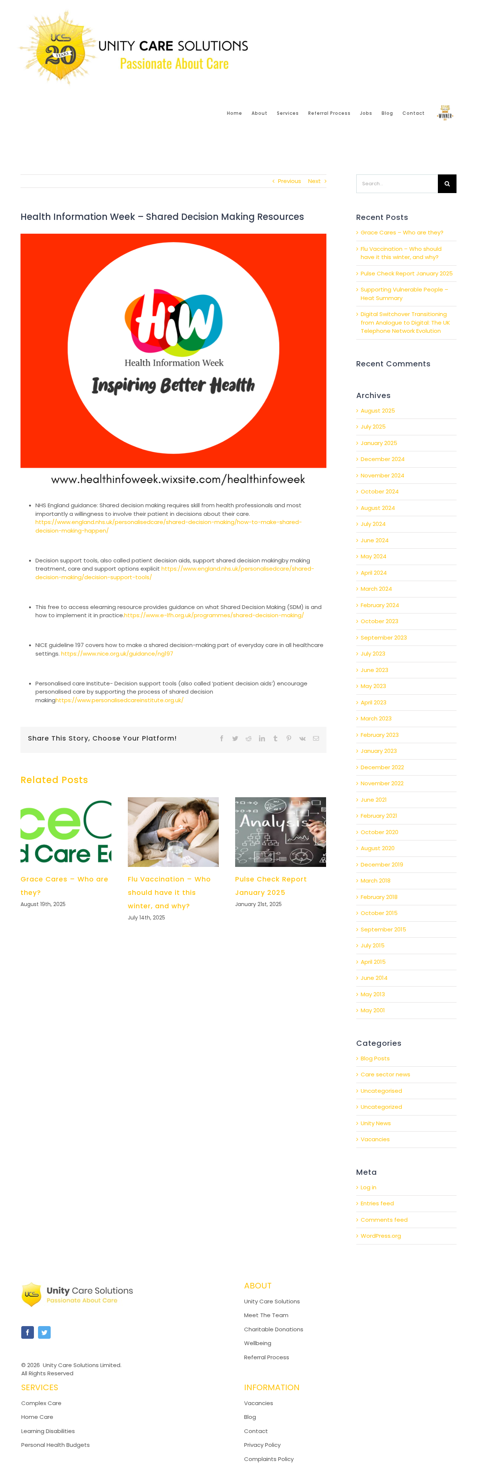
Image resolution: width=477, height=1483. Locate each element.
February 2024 (380, 605)
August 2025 (378, 410)
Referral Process (266, 1357)
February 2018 (379, 897)
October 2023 (379, 621)
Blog (250, 1417)
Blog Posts (375, 1058)
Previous (289, 181)
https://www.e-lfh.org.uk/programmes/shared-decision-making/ (214, 615)
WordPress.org (381, 1236)
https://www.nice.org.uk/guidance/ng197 (117, 653)
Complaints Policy (269, 1459)
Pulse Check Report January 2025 (407, 273)
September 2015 (383, 929)
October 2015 (379, 913)
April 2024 (374, 573)
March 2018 (376, 880)
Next (314, 181)
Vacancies (375, 1139)
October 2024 (380, 491)
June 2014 (374, 978)
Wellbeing (257, 1343)
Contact (256, 1431)
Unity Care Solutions (272, 1301)
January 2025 (379, 443)
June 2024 (375, 540)
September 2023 (384, 637)
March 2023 (376, 718)
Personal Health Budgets (55, 1445)
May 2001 (373, 1010)
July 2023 (373, 653)
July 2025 (373, 426)
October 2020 (379, 832)
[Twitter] (44, 1332)
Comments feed (384, 1220)
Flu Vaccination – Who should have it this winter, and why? (169, 892)
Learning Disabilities (48, 1431)
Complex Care (41, 1403)
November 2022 (382, 783)
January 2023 (379, 751)
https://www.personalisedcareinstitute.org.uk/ (120, 700)
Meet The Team (266, 1315)
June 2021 (374, 800)
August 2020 (378, 848)
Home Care (37, 1417)
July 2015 (373, 945)
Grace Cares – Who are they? (402, 232)
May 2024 (373, 556)
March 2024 (376, 589)
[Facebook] (27, 1332)
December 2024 (383, 459)
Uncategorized (381, 1107)
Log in (368, 1187)
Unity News (376, 1123)
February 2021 (379, 816)
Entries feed (377, 1203)
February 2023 (380, 735)
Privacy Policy (262, 1445)
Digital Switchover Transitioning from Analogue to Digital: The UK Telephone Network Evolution (405, 322)
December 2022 (382, 767)
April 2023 (373, 702)
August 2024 (378, 508)
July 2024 (373, 524)
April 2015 (373, 962)
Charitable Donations (273, 1329)
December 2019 (382, 864)
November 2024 (382, 475)
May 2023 (373, 686)
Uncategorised (381, 1091)
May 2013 (373, 994)
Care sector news (385, 1074)
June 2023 (374, 670)
